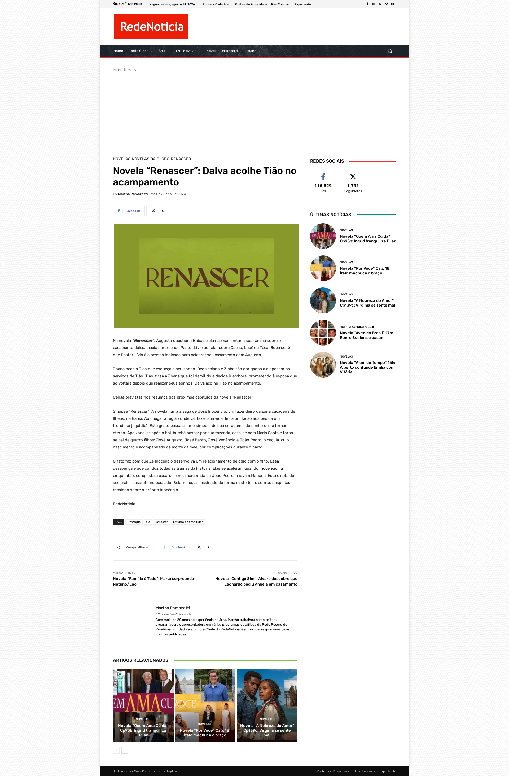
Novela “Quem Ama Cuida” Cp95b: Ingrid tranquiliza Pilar (143, 730)
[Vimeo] (386, 4)
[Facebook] (367, 4)
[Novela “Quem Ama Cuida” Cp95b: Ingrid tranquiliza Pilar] (143, 705)
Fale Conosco (365, 771)
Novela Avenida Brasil (357, 326)
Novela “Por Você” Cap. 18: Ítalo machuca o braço (205, 733)
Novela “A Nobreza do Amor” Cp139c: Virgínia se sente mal (267, 730)
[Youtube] (393, 4)
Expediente (388, 771)
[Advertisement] (254, 112)
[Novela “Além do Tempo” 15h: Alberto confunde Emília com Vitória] (323, 365)
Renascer (181, 159)
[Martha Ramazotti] (134, 621)
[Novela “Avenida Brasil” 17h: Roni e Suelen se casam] (323, 333)
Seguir (353, 174)
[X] (380, 4)
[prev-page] (116, 750)
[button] (390, 51)
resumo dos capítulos (188, 522)
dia (148, 522)
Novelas (130, 69)
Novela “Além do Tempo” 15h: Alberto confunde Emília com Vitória (367, 367)
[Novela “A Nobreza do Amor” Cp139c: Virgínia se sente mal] (267, 705)
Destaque (134, 522)
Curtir (323, 174)
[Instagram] (374, 4)
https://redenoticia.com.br (174, 614)
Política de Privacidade (333, 771)
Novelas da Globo (150, 159)
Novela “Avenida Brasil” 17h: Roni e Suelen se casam (366, 335)
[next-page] (124, 750)
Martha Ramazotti (133, 194)
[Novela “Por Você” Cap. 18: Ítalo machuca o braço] (205, 705)
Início (117, 69)
